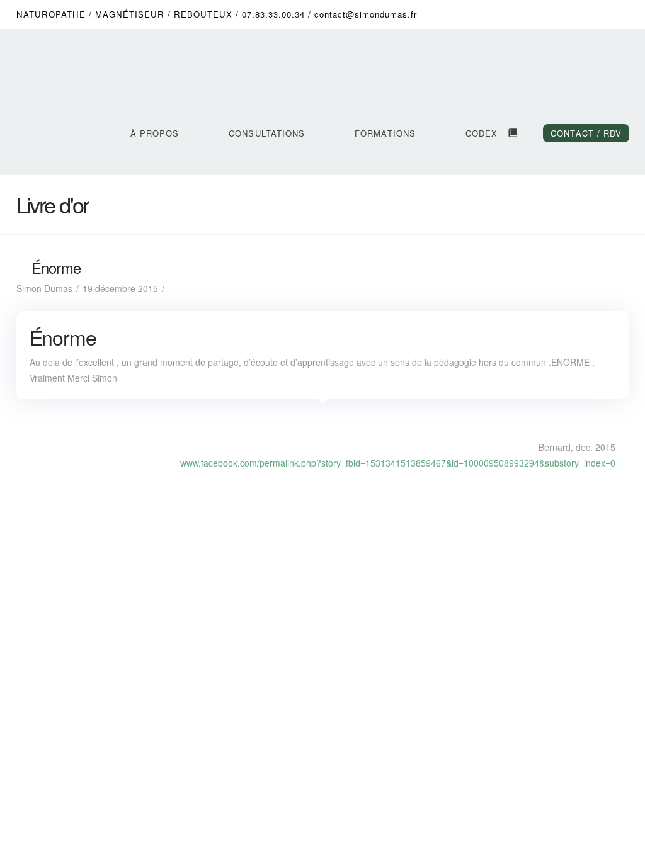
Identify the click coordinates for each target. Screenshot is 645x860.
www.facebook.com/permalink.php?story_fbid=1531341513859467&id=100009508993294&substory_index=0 (397, 462)
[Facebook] (523, 14)
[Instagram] (595, 14)
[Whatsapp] (618, 14)
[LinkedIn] (547, 14)
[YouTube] (571, 14)
